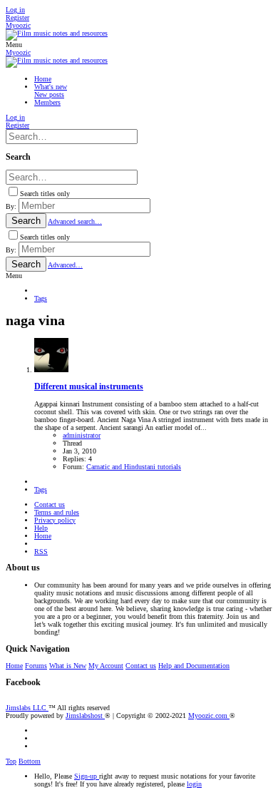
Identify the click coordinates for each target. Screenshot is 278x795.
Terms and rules (56, 512)
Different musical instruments (88, 386)
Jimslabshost (85, 715)
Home (42, 536)
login (194, 784)
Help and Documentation (194, 666)
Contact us (49, 504)
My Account (105, 666)
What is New (67, 666)
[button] (14, 44)
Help (41, 528)
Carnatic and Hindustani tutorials (133, 467)
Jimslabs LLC (27, 708)
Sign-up (86, 776)
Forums (36, 666)
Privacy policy (55, 520)
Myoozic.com (209, 715)
